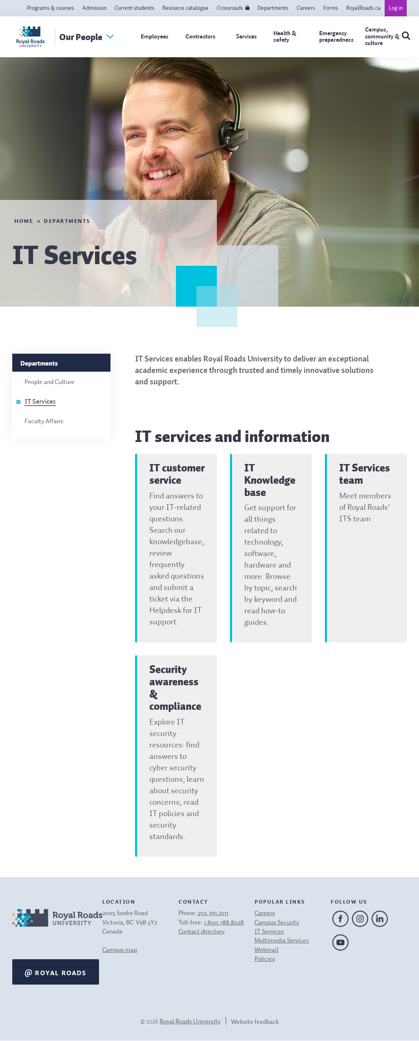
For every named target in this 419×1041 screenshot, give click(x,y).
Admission (94, 8)
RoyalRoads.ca (363, 8)
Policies (265, 959)
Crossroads (230, 8)
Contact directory (201, 932)
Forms (330, 8)
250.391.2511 (213, 913)
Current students (134, 8)
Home (23, 220)
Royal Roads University (190, 1022)
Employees (155, 37)
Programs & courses (50, 8)
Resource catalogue (185, 8)
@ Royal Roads (56, 972)
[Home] (57, 928)
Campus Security (277, 923)
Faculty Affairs (44, 421)
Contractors (200, 37)
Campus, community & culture (382, 36)
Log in (396, 8)
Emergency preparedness (336, 36)
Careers (306, 8)
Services (246, 37)
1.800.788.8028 (224, 923)
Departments (272, 8)
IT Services (40, 402)
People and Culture (49, 382)
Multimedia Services (282, 941)
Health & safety (284, 36)
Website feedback (255, 1022)
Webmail (266, 950)
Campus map (119, 950)
